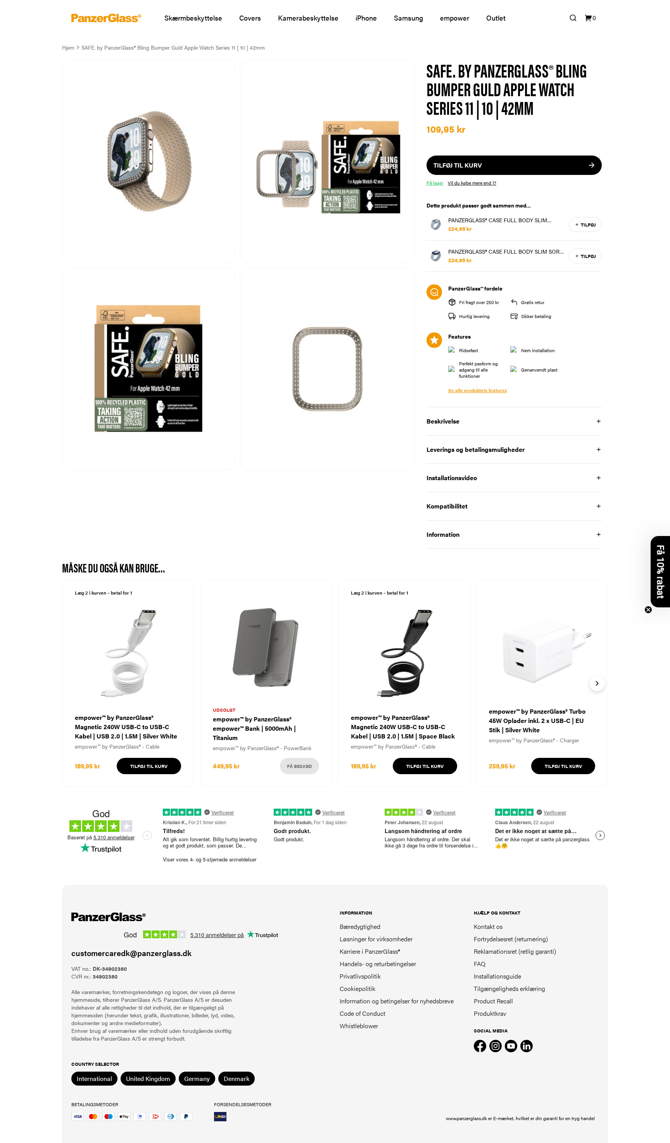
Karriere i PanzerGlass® (370, 951)
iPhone (366, 17)
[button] (660, 571)
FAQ (479, 963)
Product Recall (493, 1000)
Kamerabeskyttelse (308, 17)
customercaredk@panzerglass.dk (131, 952)
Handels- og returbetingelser (378, 963)
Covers (250, 17)
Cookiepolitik (357, 988)
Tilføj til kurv (149, 766)
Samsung (408, 17)
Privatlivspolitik (360, 976)
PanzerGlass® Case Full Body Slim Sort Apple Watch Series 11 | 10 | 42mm (505, 251)
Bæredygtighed (360, 926)
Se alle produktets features (477, 390)
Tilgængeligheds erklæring (509, 988)
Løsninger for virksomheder (376, 938)
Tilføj (588, 224)
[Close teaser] (648, 610)
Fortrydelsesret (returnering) (511, 938)
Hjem (68, 47)
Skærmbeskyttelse (193, 17)
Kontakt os (488, 926)
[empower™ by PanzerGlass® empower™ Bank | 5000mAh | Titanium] (266, 683)
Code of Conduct (362, 1013)
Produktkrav (490, 1013)
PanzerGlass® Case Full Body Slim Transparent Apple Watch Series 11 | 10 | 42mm (504, 220)
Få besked (299, 766)
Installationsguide (497, 976)
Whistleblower (359, 1025)
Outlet (496, 17)
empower (454, 17)
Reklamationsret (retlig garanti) (515, 951)
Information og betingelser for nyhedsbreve (397, 1000)
